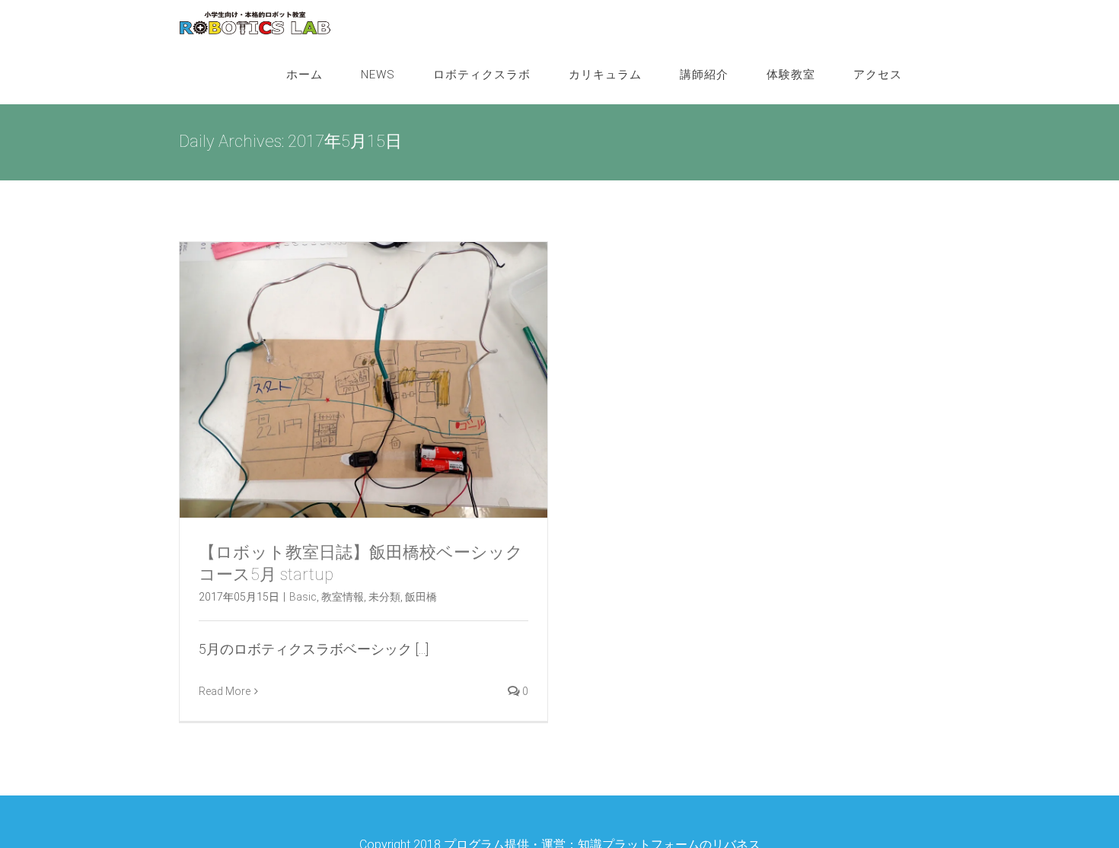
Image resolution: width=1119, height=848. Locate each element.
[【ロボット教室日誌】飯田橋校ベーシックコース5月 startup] (363, 380)
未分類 (384, 597)
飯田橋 (421, 597)
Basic (303, 597)
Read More (224, 691)
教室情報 (342, 597)
